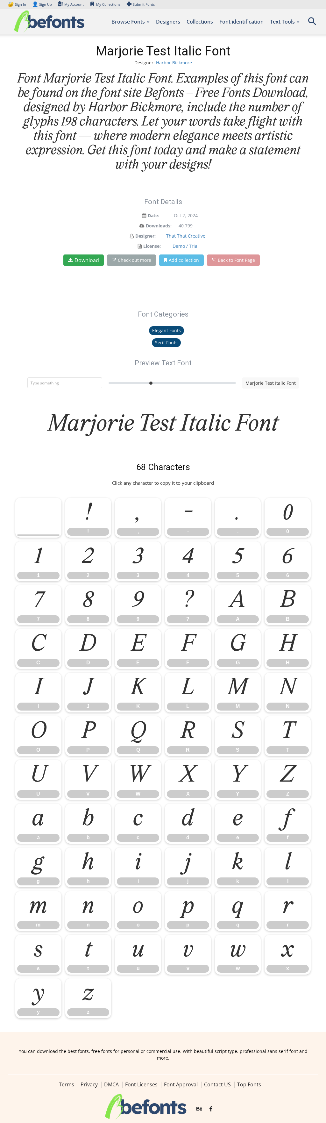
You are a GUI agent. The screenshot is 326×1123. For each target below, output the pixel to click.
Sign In (17, 4)
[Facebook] (210, 1109)
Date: (153, 215)
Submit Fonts (144, 4)
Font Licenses (141, 1084)
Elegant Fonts (166, 330)
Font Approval (181, 1084)
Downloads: (159, 226)
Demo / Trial (186, 246)
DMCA (111, 1084)
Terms (66, 1084)
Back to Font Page (236, 260)
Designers (168, 21)
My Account (74, 4)
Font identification (241, 21)
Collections (200, 21)
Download (86, 260)
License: (152, 246)
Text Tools (282, 21)
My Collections (108, 4)
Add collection (184, 260)
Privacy (89, 1084)
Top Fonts (249, 1084)
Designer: (145, 236)
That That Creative (185, 236)
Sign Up (42, 4)
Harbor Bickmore (174, 63)
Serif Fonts (166, 343)
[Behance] (199, 1109)
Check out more (134, 260)
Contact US (217, 1084)
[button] (312, 23)
